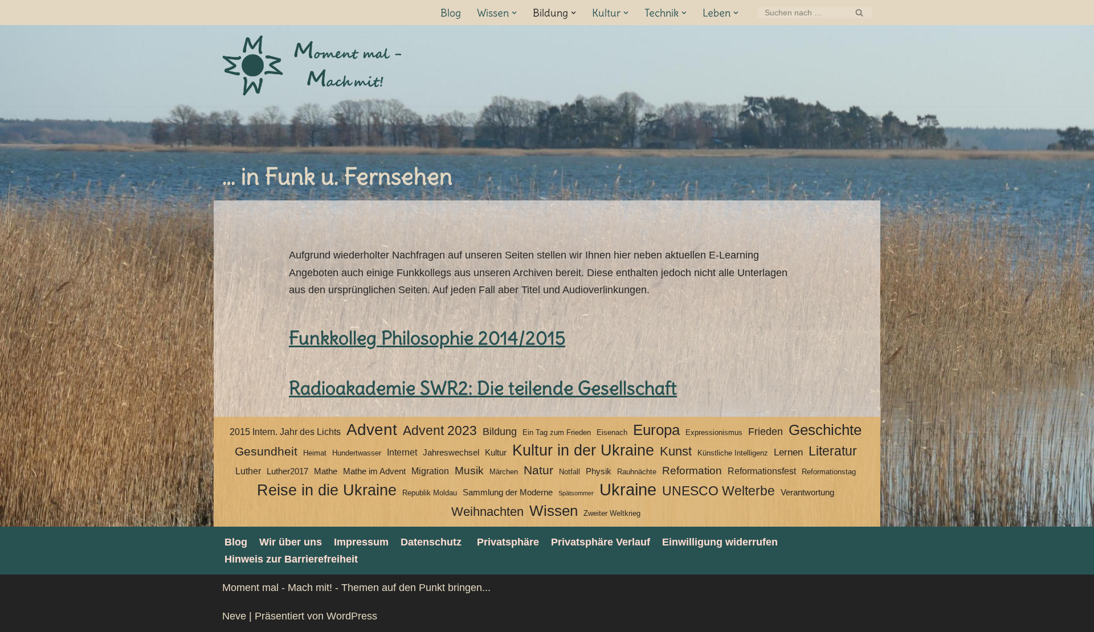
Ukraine (627, 490)
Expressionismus (713, 432)
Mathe (325, 471)
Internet (402, 452)
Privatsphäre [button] (508, 542)
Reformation (692, 471)
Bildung (500, 431)
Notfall (569, 471)
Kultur (496, 452)
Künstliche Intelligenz (732, 453)
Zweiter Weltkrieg (611, 513)
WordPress (351, 616)
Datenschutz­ (431, 542)
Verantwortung (807, 492)
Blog (450, 12)
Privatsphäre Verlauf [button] (600, 542)
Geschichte (825, 430)
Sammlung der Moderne (508, 492)
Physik (598, 471)
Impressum (361, 542)
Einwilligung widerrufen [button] (720, 542)
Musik (469, 471)
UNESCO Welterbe (718, 491)
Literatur (833, 451)
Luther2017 (287, 471)
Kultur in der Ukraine (583, 450)
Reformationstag (829, 471)
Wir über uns (290, 542)
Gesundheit (266, 451)
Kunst (676, 451)
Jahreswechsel (451, 452)
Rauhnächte (636, 471)
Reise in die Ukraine (327, 490)
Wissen (553, 510)
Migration (430, 471)
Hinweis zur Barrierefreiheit (291, 559)
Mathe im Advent (374, 471)
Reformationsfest (762, 471)
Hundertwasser (356, 453)
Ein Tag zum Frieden (556, 432)
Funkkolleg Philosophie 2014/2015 (427, 338)
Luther (248, 471)
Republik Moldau (429, 493)
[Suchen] (859, 12)
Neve (234, 616)
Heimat (314, 453)
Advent (371, 429)
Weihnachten (487, 511)
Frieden (765, 431)
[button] (514, 12)
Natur (538, 470)
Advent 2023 (440, 431)
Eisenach (612, 432)
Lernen (788, 452)
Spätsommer (576, 493)
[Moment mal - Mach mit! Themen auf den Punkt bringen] (313, 65)
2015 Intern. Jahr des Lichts (285, 432)
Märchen (503, 471)
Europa (656, 430)
